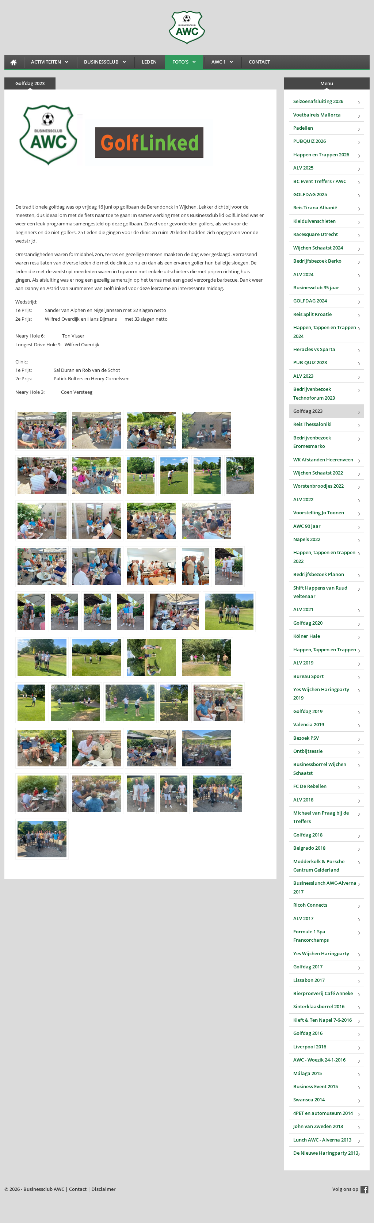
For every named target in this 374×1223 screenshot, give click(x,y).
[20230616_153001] (96, 475)
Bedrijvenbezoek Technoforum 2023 (314, 393)
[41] (141, 793)
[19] (229, 566)
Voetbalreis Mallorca (317, 114)
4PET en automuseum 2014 (323, 1113)
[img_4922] (206, 748)
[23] (130, 611)
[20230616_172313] (151, 520)
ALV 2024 (303, 274)
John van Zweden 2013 (318, 1126)
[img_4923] (42, 793)
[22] (97, 611)
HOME (13, 62)
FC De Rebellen (310, 786)
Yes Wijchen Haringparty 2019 (321, 693)
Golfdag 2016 (308, 1033)
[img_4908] (229, 611)
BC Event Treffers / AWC (319, 181)
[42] (174, 793)
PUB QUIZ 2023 (310, 362)
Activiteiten (42, 63)
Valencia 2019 (308, 724)
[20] (31, 611)
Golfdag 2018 (308, 834)
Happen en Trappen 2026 (321, 154)
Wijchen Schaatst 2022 (318, 472)
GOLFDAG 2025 (310, 194)
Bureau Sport (308, 676)
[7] (141, 475)
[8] (174, 475)
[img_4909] (42, 657)
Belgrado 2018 (309, 848)
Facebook (364, 1189)
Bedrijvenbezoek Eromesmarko (312, 441)
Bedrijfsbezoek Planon (318, 574)
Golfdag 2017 (308, 966)
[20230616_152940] (151, 430)
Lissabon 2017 (309, 980)
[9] (207, 475)
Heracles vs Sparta (314, 349)
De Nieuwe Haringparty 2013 (325, 1153)
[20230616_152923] (42, 430)
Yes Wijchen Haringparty (321, 953)
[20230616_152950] (206, 430)
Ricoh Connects (310, 905)
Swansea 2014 (309, 1099)
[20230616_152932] (96, 430)
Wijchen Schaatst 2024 (318, 247)
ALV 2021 (303, 609)
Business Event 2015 (315, 1086)
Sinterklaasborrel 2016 (318, 1006)
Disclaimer (103, 1189)
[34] (174, 702)
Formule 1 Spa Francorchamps (311, 935)
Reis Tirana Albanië (315, 207)
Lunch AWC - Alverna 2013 (322, 1139)
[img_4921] (151, 748)
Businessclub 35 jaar (316, 287)
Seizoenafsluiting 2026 (318, 101)
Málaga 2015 (307, 1073)
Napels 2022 (306, 539)
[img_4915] (75, 702)
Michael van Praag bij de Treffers (321, 816)
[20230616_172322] (206, 520)
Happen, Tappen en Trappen (324, 649)
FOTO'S (176, 63)
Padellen (303, 128)
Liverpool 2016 (309, 1046)
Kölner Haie (306, 636)
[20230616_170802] (96, 520)
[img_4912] (206, 657)
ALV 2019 (303, 662)
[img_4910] (96, 657)
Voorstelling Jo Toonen (318, 512)
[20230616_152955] (42, 475)
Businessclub (98, 63)
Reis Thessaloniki (312, 424)
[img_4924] (96, 793)
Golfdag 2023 (308, 411)
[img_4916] (130, 702)
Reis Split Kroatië (312, 314)
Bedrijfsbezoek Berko (317, 261)
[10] (240, 475)
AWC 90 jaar (307, 526)
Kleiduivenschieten (314, 221)
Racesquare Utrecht (315, 234)
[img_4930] (42, 839)
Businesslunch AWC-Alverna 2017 (324, 887)
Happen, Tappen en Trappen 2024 (324, 331)
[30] (31, 702)
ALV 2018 (303, 799)
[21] (64, 611)
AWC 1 (215, 63)
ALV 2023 (303, 376)
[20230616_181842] (96, 566)
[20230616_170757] (42, 520)
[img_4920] (96, 748)
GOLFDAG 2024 (310, 300)
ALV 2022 (303, 499)
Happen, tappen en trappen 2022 (324, 556)
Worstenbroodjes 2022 (318, 486)
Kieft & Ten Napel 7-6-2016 (322, 1020)
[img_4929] (217, 793)
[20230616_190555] (174, 611)
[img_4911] (151, 657)
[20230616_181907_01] (151, 566)
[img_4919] (42, 748)
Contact (259, 61)
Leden (149, 61)
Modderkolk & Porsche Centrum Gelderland (318, 865)
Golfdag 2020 (308, 623)
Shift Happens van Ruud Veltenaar (320, 591)
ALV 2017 (303, 918)
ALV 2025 (303, 167)
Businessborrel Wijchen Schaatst (319, 768)
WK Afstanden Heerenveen (323, 459)
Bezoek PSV (306, 738)
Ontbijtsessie (308, 751)
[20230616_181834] (42, 566)
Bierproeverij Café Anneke (323, 993)
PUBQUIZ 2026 (309, 141)
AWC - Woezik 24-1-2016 (319, 1059)
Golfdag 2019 (308, 711)
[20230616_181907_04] (195, 566)
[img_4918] (218, 702)
